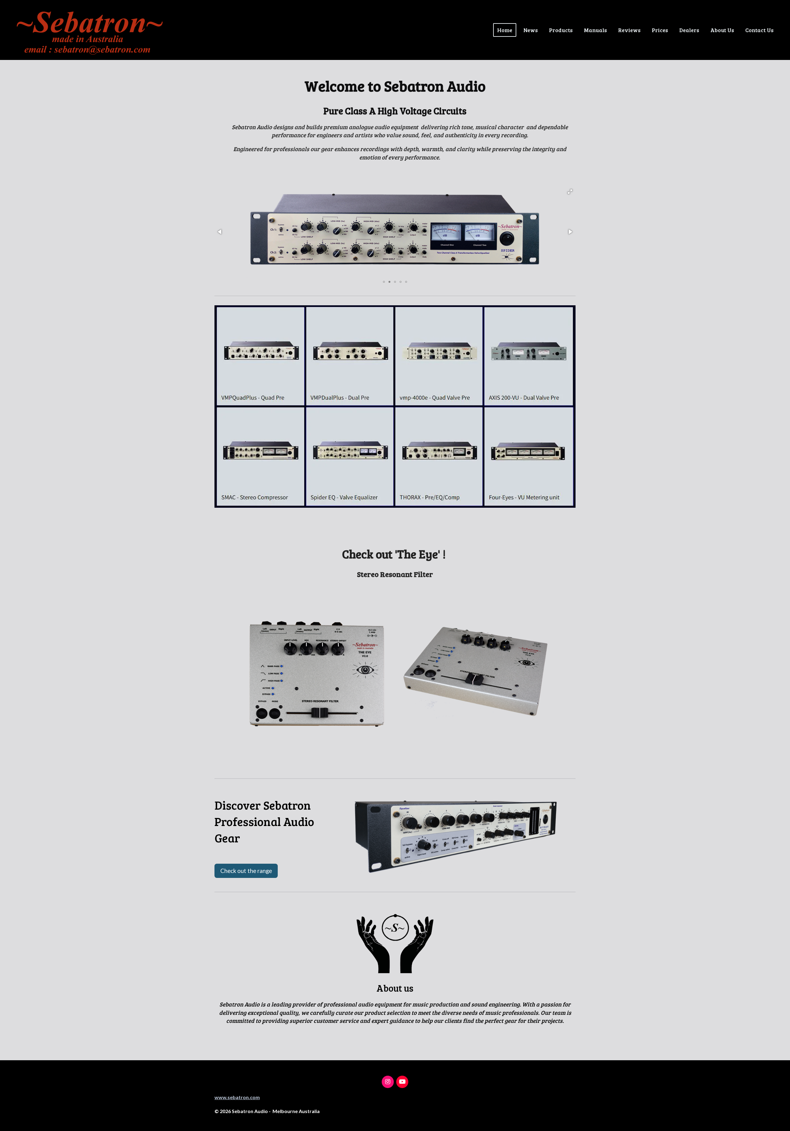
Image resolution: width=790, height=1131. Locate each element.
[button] (570, 192)
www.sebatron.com (237, 1097)
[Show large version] (456, 836)
